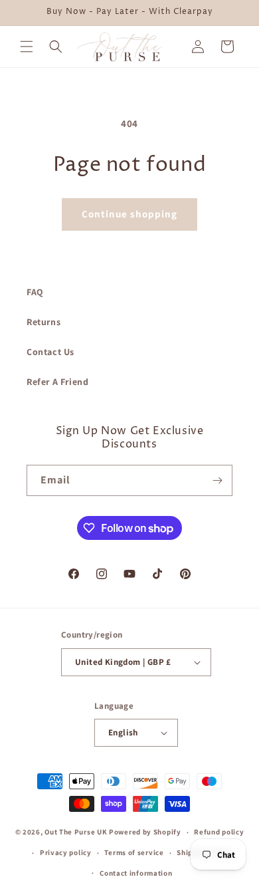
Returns (43, 322)
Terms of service (133, 852)
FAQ (35, 292)
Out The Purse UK (75, 831)
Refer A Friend (57, 382)
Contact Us (50, 352)
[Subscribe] (217, 480)
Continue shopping (129, 213)
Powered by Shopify (145, 831)
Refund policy (219, 831)
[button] (26, 46)
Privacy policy (66, 852)
